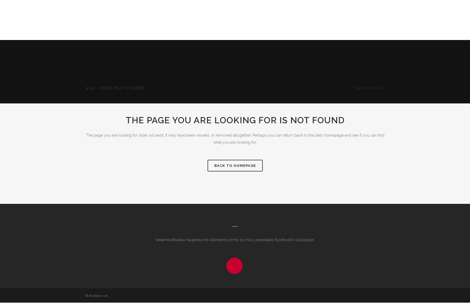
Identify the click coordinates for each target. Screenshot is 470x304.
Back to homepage (235, 166)
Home (360, 88)
